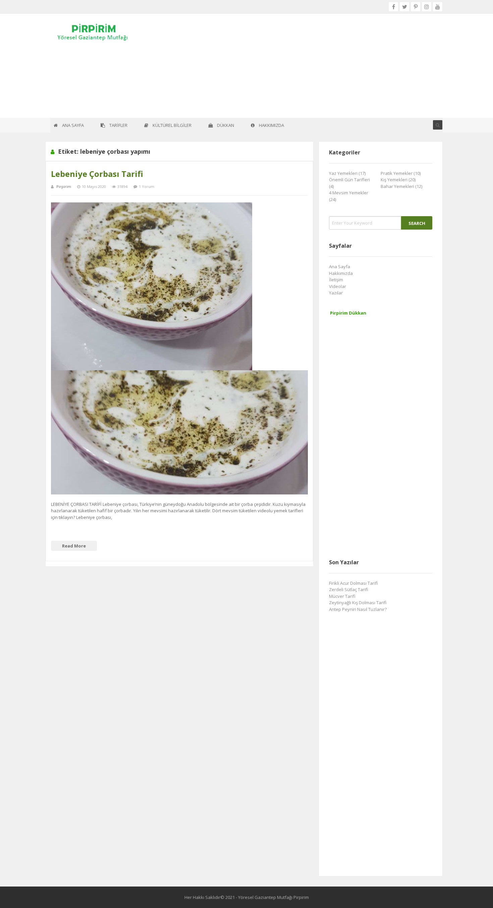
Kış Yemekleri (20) (398, 180)
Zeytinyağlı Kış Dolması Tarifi (358, 603)
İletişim (336, 280)
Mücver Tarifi (342, 596)
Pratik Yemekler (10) (401, 173)
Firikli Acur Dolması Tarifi (353, 583)
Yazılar (336, 293)
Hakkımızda (341, 273)
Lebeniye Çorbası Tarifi (97, 173)
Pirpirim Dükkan (348, 313)
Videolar (337, 286)
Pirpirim (63, 186)
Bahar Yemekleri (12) (401, 186)
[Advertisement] (246, 66)
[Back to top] (471, 893)
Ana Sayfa (339, 267)
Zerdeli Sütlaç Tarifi (348, 589)
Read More (74, 546)
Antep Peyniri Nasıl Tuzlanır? (358, 609)
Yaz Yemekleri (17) (347, 173)
